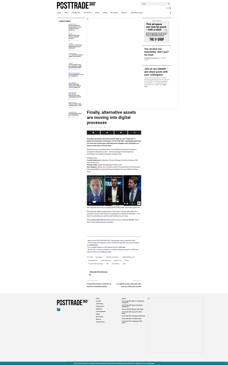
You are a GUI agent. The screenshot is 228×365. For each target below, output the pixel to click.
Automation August (137, 12)
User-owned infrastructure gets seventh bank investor (75, 95)
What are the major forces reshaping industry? (74, 37)
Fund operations (101, 311)
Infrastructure (100, 306)
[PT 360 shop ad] (156, 32)
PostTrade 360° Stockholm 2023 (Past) (133, 316)
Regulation (99, 309)
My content (114, 12)
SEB (107, 263)
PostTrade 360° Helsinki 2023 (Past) (132, 309)
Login (167, 8)
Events (97, 12)
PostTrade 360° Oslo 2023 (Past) (131, 318)
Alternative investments (112, 257)
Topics (66, 12)
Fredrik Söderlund (105, 260)
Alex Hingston (99, 257)
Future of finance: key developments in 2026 (75, 104)
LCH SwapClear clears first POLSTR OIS (75, 114)
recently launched (96, 220)
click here (122, 247)
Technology (99, 303)
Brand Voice (88, 12)
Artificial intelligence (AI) (128, 257)
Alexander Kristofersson (95, 127)
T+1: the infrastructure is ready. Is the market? (76, 55)
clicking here (93, 245)
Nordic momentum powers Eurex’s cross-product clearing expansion (75, 28)
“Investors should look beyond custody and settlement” (75, 46)
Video (124, 263)
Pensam (127, 260)
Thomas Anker (115, 263)
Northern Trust (117, 260)
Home (59, 12)
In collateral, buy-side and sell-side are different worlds (128, 284)
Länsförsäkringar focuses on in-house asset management (75, 86)
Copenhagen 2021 (93, 260)
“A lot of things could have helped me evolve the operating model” (75, 66)
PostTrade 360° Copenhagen (95, 263)
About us (124, 12)
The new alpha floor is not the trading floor (76, 75)
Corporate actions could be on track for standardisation (99, 284)
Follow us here (106, 252)
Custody (98, 301)
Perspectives (76, 12)
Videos (105, 12)
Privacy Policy (100, 322)
